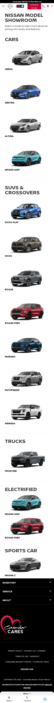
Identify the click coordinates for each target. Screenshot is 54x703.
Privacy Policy (15, 651)
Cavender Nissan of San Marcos (36, 679)
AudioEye (34, 656)
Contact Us (30, 651)
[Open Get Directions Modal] (48, 6)
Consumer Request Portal (18, 662)
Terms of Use (21, 656)
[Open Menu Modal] (3, 6)
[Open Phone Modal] (44, 6)
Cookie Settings (41, 662)
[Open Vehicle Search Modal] (52, 6)
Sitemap (41, 651)
